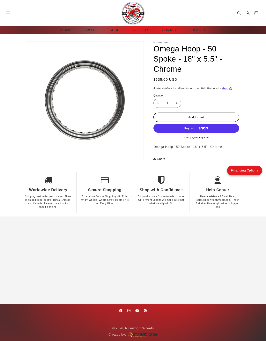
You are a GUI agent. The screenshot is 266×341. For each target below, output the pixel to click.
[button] (8, 13)
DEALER (198, 30)
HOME (66, 30)
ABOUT (90, 30)
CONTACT (170, 30)
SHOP (114, 30)
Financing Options (244, 170)
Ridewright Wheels (139, 328)
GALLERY (140, 30)
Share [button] (161, 158)
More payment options (196, 137)
